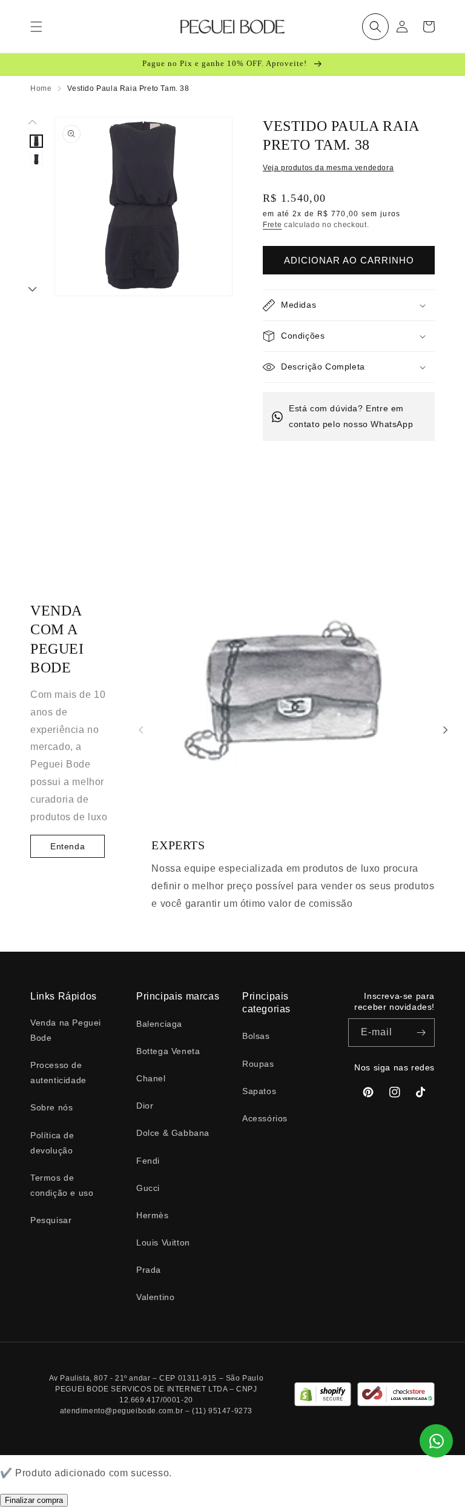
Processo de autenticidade (58, 1072)
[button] (375, 26)
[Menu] (36, 26)
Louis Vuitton (163, 1242)
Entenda (67, 846)
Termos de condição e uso (61, 1185)
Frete (272, 225)
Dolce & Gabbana (172, 1133)
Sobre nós (51, 1107)
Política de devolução (52, 1142)
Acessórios (265, 1118)
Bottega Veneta (168, 1051)
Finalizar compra (34, 1500)
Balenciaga (159, 1024)
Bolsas (256, 1036)
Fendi (148, 1161)
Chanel (151, 1078)
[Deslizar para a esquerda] (32, 123)
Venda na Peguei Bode (65, 1030)
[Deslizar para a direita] (32, 290)
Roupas (258, 1064)
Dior (144, 1105)
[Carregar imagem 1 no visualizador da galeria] (36, 141)
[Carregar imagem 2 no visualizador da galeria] (36, 159)
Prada (148, 1270)
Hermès (152, 1215)
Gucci (148, 1188)
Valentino (155, 1297)
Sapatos (259, 1091)
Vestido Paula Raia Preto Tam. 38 (128, 88)
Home (40, 88)
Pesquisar (50, 1220)
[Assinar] (420, 1032)
